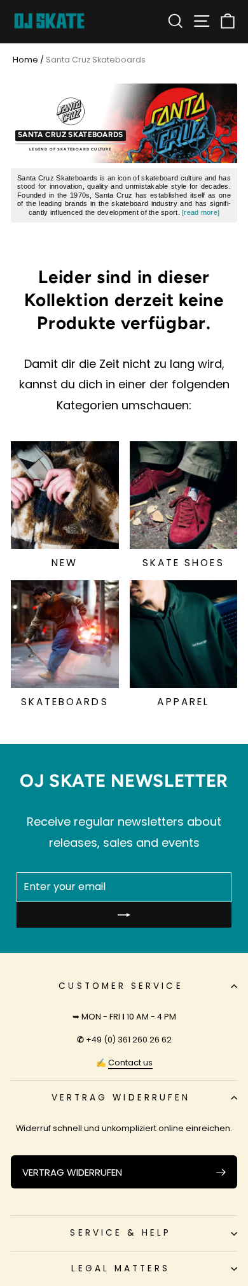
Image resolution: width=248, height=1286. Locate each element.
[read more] (200, 212)
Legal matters (120, 1268)
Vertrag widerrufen (121, 1098)
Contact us (130, 1062)
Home (25, 59)
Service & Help (120, 1233)
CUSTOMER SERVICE (121, 986)
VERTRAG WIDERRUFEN (72, 1172)
